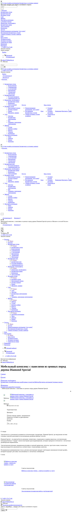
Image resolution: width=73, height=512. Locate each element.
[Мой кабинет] (1, 216)
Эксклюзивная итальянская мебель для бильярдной (37, 491)
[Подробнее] (70, 391)
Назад (11, 241)
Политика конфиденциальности (12, 505)
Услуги (10, 325)
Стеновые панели (57, 382)
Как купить (11, 337)
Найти (3, 510)
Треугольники (16, 387)
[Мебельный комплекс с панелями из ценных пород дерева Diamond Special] (23, 395)
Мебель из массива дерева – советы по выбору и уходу (38, 470)
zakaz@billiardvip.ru (8, 60)
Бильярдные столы (17, 247)
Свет (12, 290)
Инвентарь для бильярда (18, 270)
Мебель (13, 301)
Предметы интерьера (17, 314)
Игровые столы (16, 279)
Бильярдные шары (6, 387)
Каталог (10, 242)
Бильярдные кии (16, 262)
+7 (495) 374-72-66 (6, 47)
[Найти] (2, 8)
